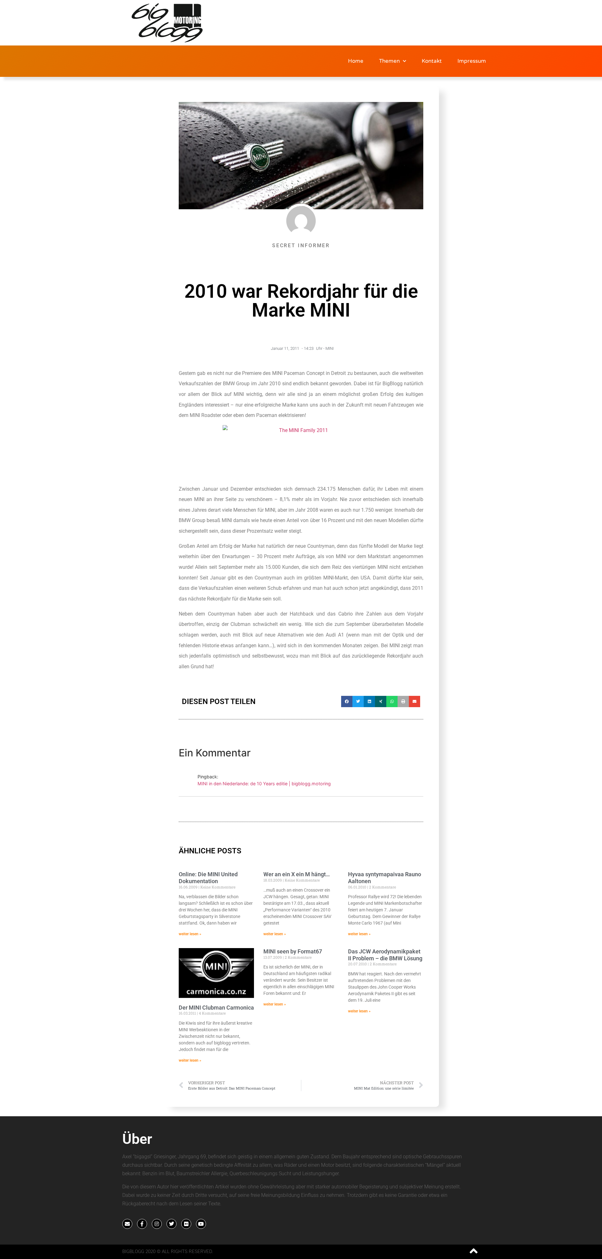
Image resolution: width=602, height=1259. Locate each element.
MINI (329, 348)
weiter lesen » (190, 934)
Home (355, 61)
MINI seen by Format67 (292, 951)
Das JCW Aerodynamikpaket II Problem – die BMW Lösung (385, 955)
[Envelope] (127, 1224)
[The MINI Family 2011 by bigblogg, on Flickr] (301, 452)
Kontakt (432, 61)
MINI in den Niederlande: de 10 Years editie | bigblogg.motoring (264, 783)
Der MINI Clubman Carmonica (216, 1007)
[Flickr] (186, 1224)
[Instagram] (157, 1224)
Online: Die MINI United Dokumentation (208, 877)
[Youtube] (201, 1224)
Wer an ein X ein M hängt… (296, 874)
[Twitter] (171, 1224)
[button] (346, 701)
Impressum (471, 61)
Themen (389, 61)
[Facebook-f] (142, 1224)
